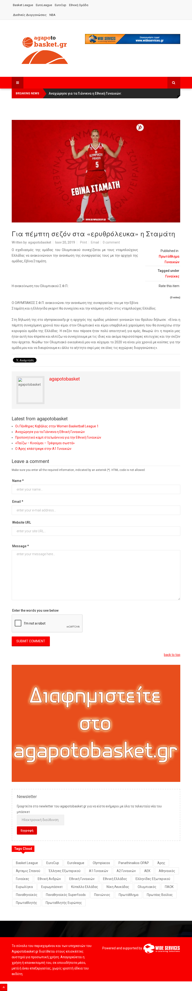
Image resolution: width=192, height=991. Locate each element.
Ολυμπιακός (147, 887)
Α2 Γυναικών (126, 871)
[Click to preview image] (96, 171)
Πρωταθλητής (26, 903)
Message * (20, 546)
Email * (17, 501)
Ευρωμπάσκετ (52, 887)
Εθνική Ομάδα (78, 5)
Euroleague (75, 863)
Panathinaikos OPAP (133, 863)
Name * (18, 481)
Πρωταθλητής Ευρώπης (64, 903)
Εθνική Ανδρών (49, 879)
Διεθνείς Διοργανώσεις (30, 15)
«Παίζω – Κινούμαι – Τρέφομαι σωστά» (45, 443)
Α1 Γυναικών (98, 871)
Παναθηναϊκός (26, 895)
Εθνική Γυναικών (82, 879)
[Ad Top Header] (133, 39)
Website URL (21, 522)
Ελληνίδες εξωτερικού (153, 879)
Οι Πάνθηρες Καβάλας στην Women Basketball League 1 (57, 426)
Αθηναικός (167, 871)
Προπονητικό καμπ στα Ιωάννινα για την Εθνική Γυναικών (58, 437)
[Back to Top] (3, 987)
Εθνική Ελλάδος (115, 879)
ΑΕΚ (147, 871)
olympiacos (101, 863)
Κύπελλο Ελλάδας (84, 887)
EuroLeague (44, 5)
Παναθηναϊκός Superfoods (66, 895)
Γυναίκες (172, 276)
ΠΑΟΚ (169, 887)
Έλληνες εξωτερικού (65, 871)
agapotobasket (39, 242)
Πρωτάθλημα (128, 895)
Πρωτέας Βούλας (160, 895)
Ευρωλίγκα (24, 887)
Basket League (23, 5)
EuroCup (60, 5)
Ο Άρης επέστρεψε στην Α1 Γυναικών (43, 449)
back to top (172, 655)
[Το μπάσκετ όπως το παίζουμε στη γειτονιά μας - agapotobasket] (44, 49)
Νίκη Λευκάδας (118, 887)
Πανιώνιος (102, 895)
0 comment (111, 242)
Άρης (161, 863)
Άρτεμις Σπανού (28, 871)
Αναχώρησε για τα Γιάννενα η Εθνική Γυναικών (50, 432)
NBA (52, 15)
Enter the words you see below (35, 610)
